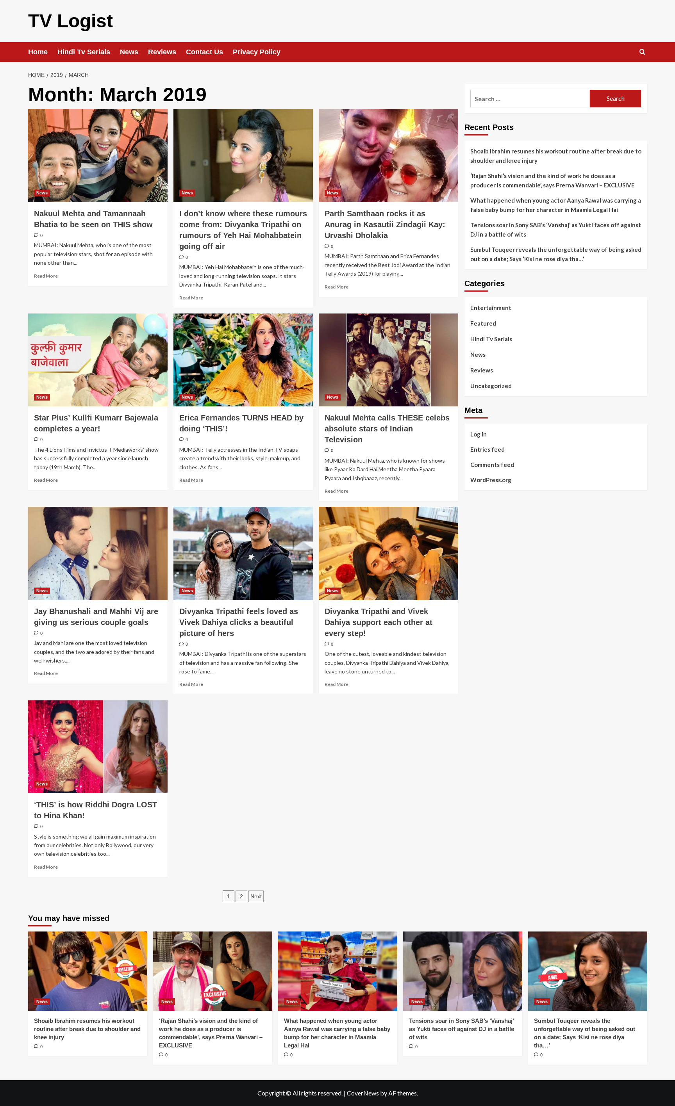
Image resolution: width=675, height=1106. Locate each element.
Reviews (162, 52)
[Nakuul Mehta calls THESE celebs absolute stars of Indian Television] (388, 359)
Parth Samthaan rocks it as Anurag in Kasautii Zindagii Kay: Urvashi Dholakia (385, 224)
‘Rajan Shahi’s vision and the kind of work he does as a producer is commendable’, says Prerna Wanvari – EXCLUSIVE (552, 180)
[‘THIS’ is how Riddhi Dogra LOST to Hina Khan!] (98, 746)
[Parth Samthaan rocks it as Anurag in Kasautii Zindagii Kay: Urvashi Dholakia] (388, 155)
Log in (478, 434)
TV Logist (70, 21)
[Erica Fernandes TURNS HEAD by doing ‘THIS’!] (243, 359)
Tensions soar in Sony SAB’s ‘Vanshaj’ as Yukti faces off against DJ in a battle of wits (555, 229)
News (129, 52)
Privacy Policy (256, 52)
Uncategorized (491, 385)
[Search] (642, 52)
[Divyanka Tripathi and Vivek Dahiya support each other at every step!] (388, 553)
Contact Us (204, 52)
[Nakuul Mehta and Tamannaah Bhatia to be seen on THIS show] (98, 155)
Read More (46, 276)
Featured (483, 323)
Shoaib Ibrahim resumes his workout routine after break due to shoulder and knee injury (555, 156)
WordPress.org (490, 479)
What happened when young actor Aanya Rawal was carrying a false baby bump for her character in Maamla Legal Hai (555, 205)
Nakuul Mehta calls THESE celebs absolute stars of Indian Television (387, 428)
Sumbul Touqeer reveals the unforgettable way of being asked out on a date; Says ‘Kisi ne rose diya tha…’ (555, 254)
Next (256, 896)
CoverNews (363, 1093)
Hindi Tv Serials (83, 52)
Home (38, 52)
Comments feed (492, 464)
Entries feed (487, 449)
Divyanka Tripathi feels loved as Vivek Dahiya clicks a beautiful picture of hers (238, 622)
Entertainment (490, 307)
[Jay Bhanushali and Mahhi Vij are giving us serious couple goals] (98, 553)
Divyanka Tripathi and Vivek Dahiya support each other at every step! (378, 622)
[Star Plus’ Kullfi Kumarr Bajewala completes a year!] (98, 359)
